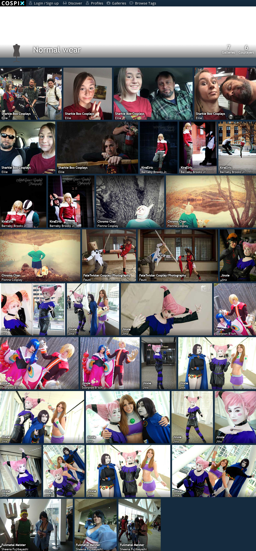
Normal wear (57, 49)
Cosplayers (246, 49)
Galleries (228, 49)
